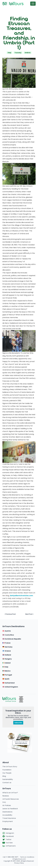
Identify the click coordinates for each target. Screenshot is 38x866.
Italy (9, 53)
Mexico (7, 671)
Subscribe (18, 723)
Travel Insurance (9, 818)
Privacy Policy (19, 863)
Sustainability (7, 779)
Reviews (5, 796)
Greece (7, 651)
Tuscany (18, 53)
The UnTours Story (9, 766)
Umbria (27, 53)
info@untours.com (19, 859)
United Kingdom (11, 687)
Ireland (7, 663)
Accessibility (7, 815)
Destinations (7, 812)
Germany (8, 647)
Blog (4, 776)
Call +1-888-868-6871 (10, 857)
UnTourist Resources (10, 799)
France (7, 643)
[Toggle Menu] (33, 3)
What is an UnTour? (10, 792)
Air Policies (6, 805)
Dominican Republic (12, 639)
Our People (6, 773)
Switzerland (9, 683)
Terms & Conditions (27, 857)
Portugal (8, 675)
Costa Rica (9, 635)
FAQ (4, 802)
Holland (7, 655)
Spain (6, 679)
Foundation (6, 770)
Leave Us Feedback (10, 808)
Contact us (6, 782)
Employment (7, 821)
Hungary (8, 659)
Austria (7, 631)
